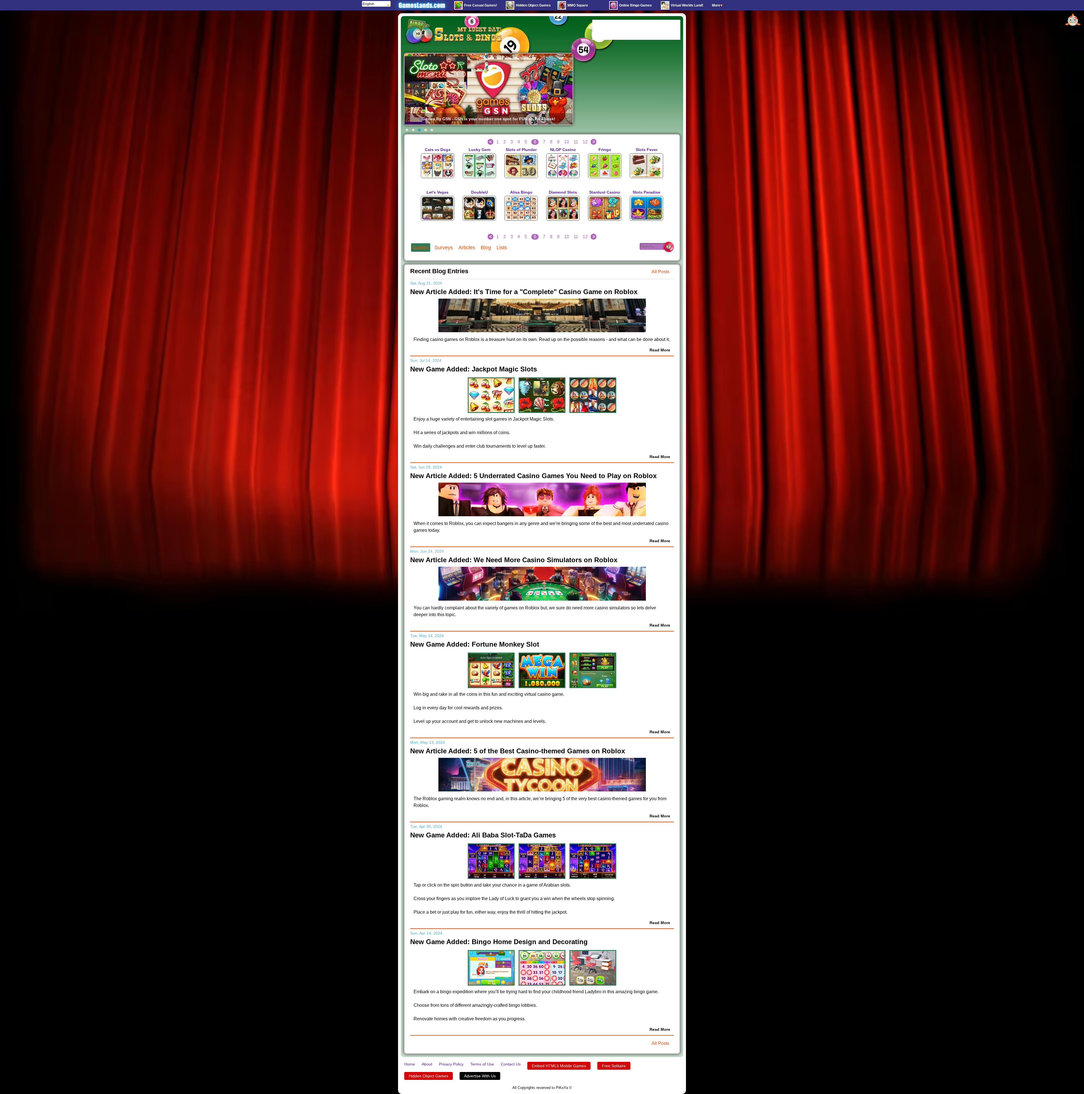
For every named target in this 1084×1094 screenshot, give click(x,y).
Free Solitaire (614, 1066)
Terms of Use (482, 1064)
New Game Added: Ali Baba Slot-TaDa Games (483, 835)
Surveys (443, 247)
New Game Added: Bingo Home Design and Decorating (499, 942)
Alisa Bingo (521, 192)
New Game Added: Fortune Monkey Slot (474, 644)
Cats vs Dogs (438, 149)
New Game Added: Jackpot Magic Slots (473, 369)
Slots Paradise (646, 192)
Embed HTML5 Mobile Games (559, 1066)
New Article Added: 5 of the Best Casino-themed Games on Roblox (517, 751)
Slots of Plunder (521, 149)
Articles (466, 247)
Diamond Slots (563, 192)
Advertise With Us (480, 1076)
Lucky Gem (479, 149)
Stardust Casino (604, 192)
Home (409, 1064)
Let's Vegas (438, 192)
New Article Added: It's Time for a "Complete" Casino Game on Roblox (523, 292)
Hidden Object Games (428, 1076)
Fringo (604, 149)
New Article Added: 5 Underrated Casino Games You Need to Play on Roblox (533, 476)
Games (420, 247)
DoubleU (479, 192)
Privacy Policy (451, 1064)
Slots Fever (646, 149)
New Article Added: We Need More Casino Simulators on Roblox (513, 560)
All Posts (660, 271)
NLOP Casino (563, 149)
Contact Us (511, 1064)
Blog (486, 247)
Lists (502, 247)
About (427, 1064)
